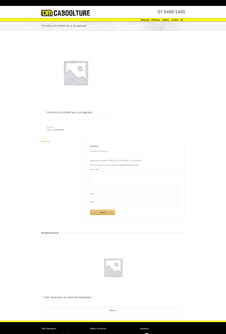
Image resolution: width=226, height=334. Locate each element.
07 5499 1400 (171, 11)
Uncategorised (59, 130)
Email (134, 202)
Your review (95, 169)
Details (114, 310)
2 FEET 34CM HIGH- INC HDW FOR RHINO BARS (67, 297)
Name (134, 194)
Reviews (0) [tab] (45, 141)
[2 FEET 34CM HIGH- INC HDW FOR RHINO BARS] (113, 267)
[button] (182, 19)
